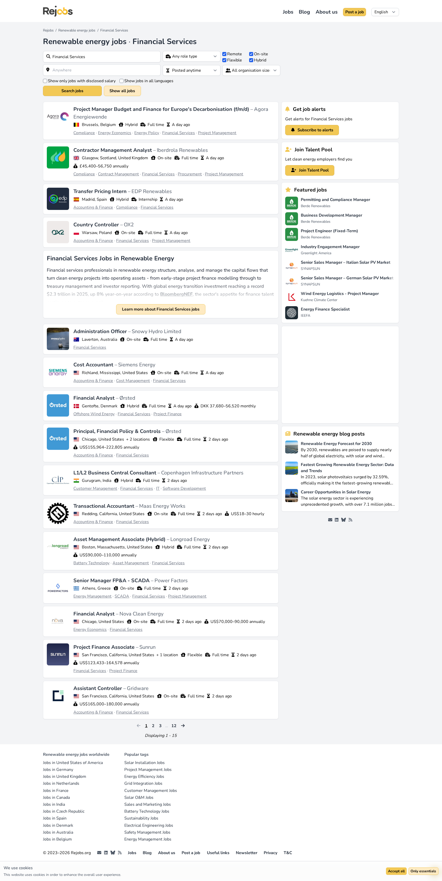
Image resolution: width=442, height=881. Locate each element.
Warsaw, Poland (97, 233)
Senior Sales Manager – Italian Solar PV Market (345, 262)
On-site (261, 54)
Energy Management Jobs (147, 839)
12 (173, 726)
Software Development (184, 488)
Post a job (354, 12)
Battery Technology (91, 563)
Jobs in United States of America (73, 763)
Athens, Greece (96, 588)
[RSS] (350, 520)
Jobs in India (54, 804)
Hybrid (260, 60)
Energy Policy (146, 133)
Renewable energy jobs (76, 30)
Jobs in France (56, 790)
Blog (304, 11)
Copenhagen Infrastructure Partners (202, 472)
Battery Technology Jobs (146, 811)
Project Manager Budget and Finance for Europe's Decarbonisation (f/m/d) (161, 109)
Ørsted (127, 398)
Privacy (270, 853)
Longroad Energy (190, 539)
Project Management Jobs (148, 769)
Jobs (288, 11)
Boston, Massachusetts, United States (117, 547)
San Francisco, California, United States (118, 655)
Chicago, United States (103, 439)
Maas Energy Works (162, 506)
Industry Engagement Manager (330, 247)
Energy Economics (114, 133)
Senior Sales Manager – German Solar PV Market (347, 278)
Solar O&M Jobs (138, 797)
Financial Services (178, 133)
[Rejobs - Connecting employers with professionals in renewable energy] (58, 11)
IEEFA (305, 315)
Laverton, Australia (99, 339)
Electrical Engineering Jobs (148, 825)
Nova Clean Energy (141, 613)
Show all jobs (122, 91)
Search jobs (72, 91)
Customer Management (95, 488)
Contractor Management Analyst (113, 150)
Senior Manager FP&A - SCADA (112, 580)
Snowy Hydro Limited (156, 331)
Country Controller (96, 224)
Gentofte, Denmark (99, 406)
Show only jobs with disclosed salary (82, 81)
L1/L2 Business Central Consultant (115, 472)
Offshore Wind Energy (94, 414)
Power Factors (171, 580)
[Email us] (330, 520)
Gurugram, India (96, 480)
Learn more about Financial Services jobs (161, 309)
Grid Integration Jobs (143, 783)
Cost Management (133, 381)
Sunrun (147, 647)
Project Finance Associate (104, 647)
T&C (288, 853)
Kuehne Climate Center (319, 300)
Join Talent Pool (313, 170)
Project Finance (167, 414)
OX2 (129, 224)
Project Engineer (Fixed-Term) (329, 231)
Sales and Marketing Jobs (147, 804)
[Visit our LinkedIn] (336, 520)
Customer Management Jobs (150, 790)
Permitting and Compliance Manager (335, 200)
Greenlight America (316, 253)
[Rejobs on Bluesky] (343, 520)
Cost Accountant (94, 364)
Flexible (234, 60)
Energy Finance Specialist (325, 309)
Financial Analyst (94, 398)
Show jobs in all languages (148, 81)
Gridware (138, 688)
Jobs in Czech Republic (63, 811)
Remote (234, 54)
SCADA (122, 596)
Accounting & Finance (93, 207)
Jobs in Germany (58, 769)
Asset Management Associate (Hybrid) (120, 539)
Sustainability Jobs (141, 818)
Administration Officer (100, 331)
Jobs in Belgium (57, 839)
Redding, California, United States (113, 514)
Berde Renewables (315, 206)
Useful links (218, 853)
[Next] (182, 726)
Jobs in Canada (56, 797)
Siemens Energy (136, 364)
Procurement (190, 174)
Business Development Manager (331, 215)
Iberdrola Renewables (182, 150)
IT (158, 488)
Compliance (84, 133)
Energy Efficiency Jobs (144, 776)
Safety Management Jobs (147, 832)
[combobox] (102, 56)
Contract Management (118, 174)
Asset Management (131, 563)
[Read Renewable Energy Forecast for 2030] (291, 449)
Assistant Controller (98, 688)
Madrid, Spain (94, 199)
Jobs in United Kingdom (64, 776)
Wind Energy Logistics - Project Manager (340, 293)
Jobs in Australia (58, 832)
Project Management (217, 133)
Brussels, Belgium (99, 125)
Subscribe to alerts (314, 130)
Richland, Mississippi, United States (115, 373)
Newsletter (246, 853)
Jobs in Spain (55, 818)
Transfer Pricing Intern (100, 191)
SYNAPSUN (310, 268)
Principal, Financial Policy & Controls (117, 431)
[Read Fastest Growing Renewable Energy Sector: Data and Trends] (291, 473)
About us (327, 11)
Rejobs (48, 30)
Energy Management (92, 596)
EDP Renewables (151, 191)
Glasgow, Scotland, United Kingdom (115, 158)
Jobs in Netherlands (61, 783)
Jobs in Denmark (58, 825)
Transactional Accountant (104, 506)
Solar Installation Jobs (144, 763)
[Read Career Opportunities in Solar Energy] (291, 498)
